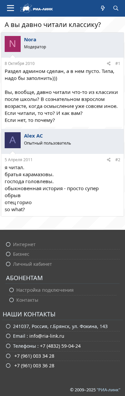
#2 (117, 160)
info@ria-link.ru (46, 336)
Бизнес (21, 254)
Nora (30, 39)
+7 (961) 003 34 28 (33, 356)
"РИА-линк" (108, 390)
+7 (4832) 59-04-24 (60, 346)
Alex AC (33, 135)
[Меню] (10, 8)
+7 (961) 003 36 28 (33, 365)
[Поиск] (115, 8)
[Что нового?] (102, 8)
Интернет (24, 244)
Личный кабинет (32, 264)
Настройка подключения (45, 290)
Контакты (27, 300)
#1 (117, 63)
